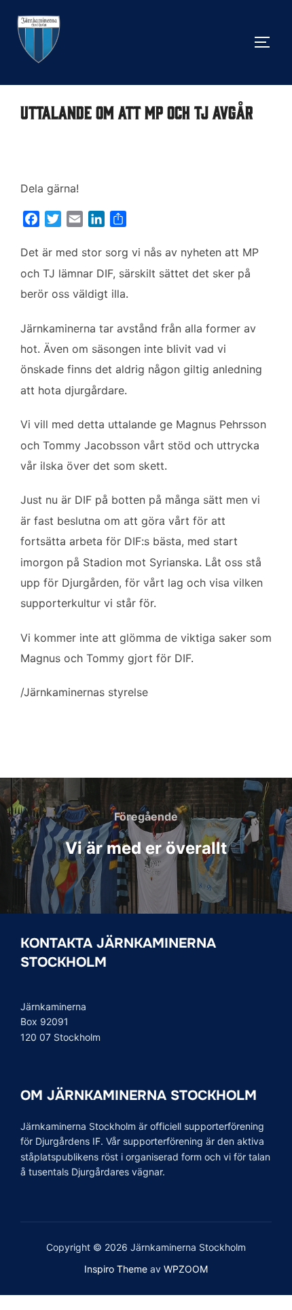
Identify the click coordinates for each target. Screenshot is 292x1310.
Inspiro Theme (115, 1269)
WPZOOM (186, 1269)
